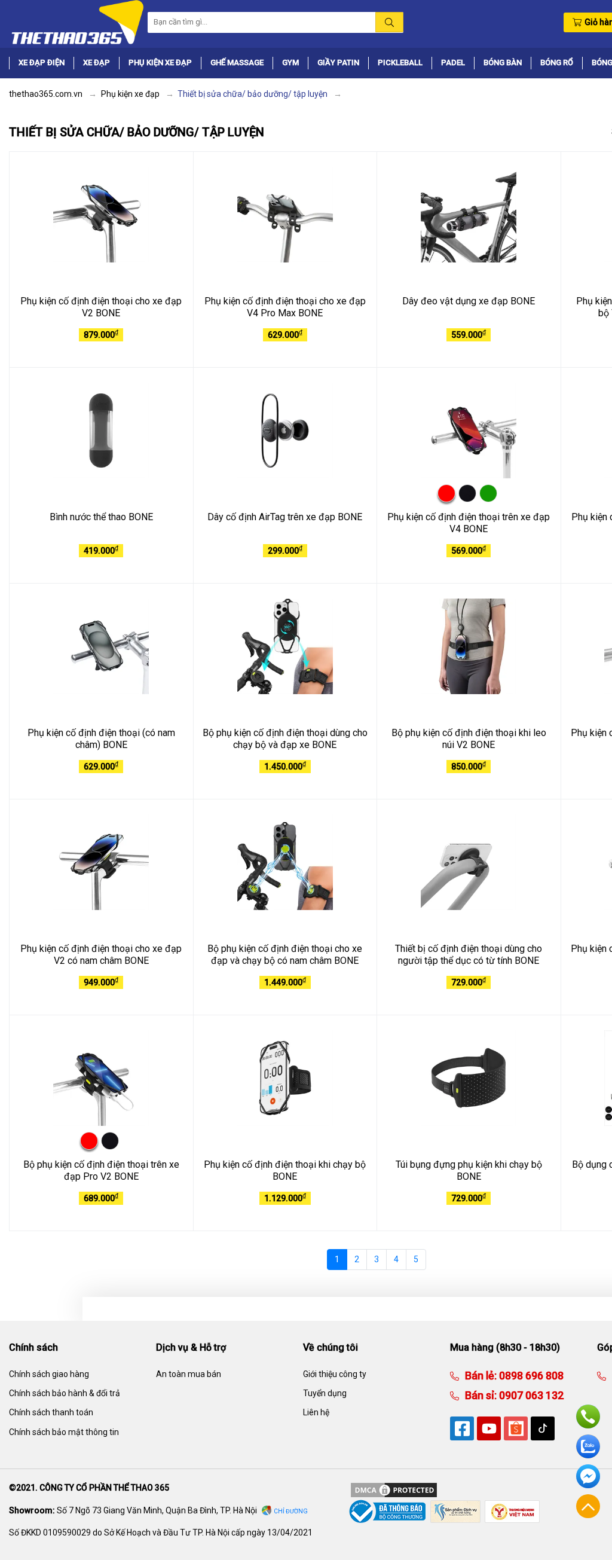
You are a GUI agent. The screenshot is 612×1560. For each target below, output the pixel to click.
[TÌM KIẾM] (389, 22)
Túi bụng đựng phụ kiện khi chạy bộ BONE (469, 1171)
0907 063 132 (530, 1395)
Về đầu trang (588, 1506)
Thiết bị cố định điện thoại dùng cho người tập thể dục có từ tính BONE (468, 955)
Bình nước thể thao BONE (101, 517)
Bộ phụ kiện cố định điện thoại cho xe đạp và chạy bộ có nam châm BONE (284, 955)
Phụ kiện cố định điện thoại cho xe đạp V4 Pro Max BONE (285, 307)
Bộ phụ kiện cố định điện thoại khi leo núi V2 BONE (468, 739)
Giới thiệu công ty (334, 1374)
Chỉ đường (291, 1511)
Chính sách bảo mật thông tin (64, 1432)
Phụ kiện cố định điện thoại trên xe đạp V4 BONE (468, 523)
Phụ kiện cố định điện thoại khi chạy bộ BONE (285, 1171)
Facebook (588, 1476)
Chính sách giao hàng (49, 1374)
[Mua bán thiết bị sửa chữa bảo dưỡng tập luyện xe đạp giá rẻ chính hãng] (76, 21)
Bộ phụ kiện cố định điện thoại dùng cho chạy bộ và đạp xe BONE (285, 739)
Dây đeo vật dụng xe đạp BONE (468, 301)
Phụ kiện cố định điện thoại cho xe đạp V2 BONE (101, 307)
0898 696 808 (530, 1375)
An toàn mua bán (188, 1374)
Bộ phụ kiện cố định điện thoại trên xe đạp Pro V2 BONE (101, 1171)
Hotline (588, 1416)
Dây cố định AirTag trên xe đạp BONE (284, 517)
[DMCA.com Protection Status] (394, 1489)
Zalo (588, 1446)
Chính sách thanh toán (51, 1412)
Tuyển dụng (325, 1393)
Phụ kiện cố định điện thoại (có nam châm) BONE (101, 739)
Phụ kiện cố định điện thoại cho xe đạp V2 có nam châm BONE (101, 955)
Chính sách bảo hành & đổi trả (64, 1393)
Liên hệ (316, 1412)
